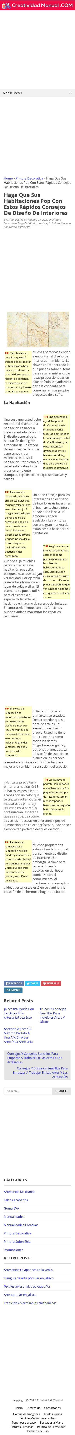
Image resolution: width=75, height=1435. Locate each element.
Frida (10, 219)
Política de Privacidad (51, 1427)
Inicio (19, 1408)
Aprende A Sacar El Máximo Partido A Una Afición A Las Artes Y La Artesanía (18, 1035)
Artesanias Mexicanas (19, 1192)
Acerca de (34, 1408)
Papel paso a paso (24, 1422)
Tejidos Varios (53, 1414)
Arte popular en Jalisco (20, 1295)
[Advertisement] (37, 50)
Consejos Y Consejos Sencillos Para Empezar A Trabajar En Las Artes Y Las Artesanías (34, 1057)
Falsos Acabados (16, 1200)
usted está (24, 227)
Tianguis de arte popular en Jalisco (29, 1278)
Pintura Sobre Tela (17, 1241)
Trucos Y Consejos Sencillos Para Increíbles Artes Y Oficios (53, 1015)
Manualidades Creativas (21, 1225)
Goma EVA (11, 1208)
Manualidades (14, 1217)
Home (8, 178)
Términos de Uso (38, 1431)
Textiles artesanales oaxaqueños (27, 1286)
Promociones (13, 1250)
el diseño (31, 223)
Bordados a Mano (51, 1422)
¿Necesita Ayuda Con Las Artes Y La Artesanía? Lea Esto (19, 1013)
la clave (43, 223)
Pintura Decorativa (29, 178)
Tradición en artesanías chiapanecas (30, 1303)
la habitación (57, 223)
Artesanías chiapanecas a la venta (28, 1270)
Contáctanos (52, 1408)
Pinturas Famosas (21, 1427)
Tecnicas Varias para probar (37, 1418)
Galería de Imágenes (26, 1414)
